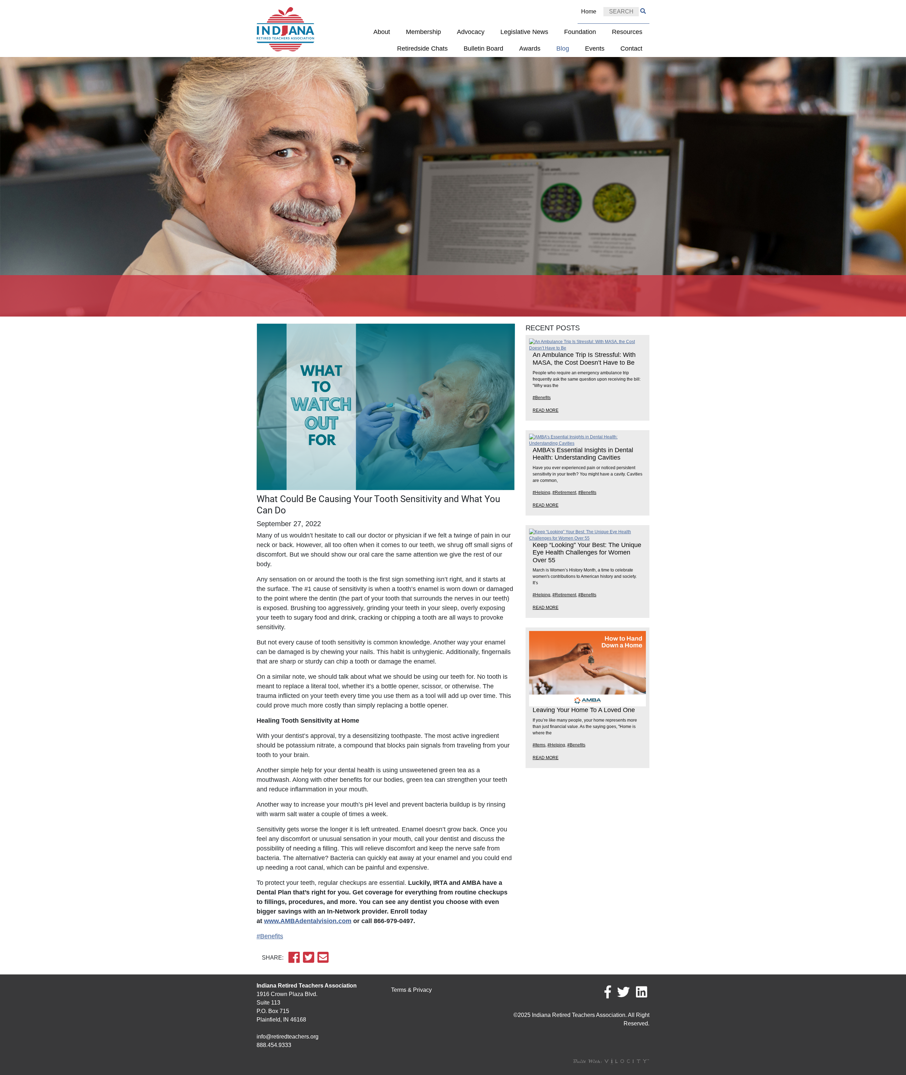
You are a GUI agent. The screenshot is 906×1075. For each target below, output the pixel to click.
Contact (631, 48)
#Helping (541, 492)
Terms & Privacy (411, 990)
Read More (545, 410)
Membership (423, 31)
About (381, 31)
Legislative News (524, 31)
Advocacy (470, 31)
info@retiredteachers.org (288, 1037)
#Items (539, 745)
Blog (562, 48)
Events (594, 48)
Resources (627, 31)
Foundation (580, 31)
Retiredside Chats (422, 48)
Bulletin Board (483, 48)
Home (588, 11)
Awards (529, 48)
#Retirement (564, 492)
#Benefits (270, 936)
